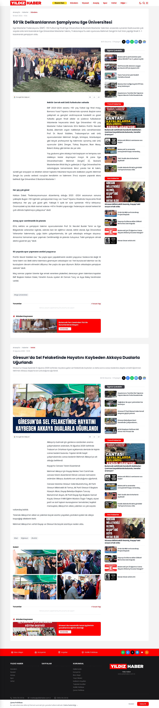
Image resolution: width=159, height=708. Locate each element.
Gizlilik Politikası (91, 652)
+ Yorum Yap (96, 304)
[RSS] (147, 652)
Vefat (114, 3)
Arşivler (64, 652)
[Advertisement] (29, 133)
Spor (105, 3)
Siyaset (85, 3)
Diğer (123, 3)
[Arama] (143, 3)
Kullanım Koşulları (79, 681)
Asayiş (96, 3)
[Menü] (147, 3)
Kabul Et (143, 704)
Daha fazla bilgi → (70, 705)
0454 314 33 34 (18, 698)
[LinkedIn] (137, 652)
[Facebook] (128, 652)
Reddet (131, 704)
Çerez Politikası (78, 690)
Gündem (74, 3)
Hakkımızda (77, 669)
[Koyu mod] (140, 3)
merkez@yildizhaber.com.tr (40, 698)
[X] (132, 652)
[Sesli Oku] (90, 97)
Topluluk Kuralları (79, 684)
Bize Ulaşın (18, 652)
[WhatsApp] (123, 652)
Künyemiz (42, 652)
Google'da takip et (23, 97)
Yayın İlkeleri (77, 678)
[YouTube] (142, 652)
